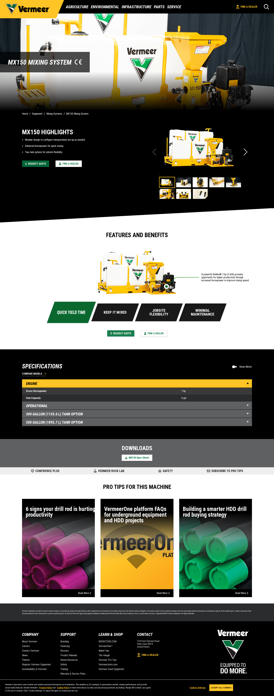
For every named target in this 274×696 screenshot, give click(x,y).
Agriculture (77, 6)
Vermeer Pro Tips (108, 659)
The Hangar (104, 655)
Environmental (105, 6)
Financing (65, 646)
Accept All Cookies (221, 687)
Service (174, 7)
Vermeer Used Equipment (111, 669)
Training (64, 669)
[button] (246, 152)
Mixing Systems (54, 113)
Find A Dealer (249, 6)
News (25, 655)
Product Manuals (68, 655)
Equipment (37, 113)
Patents (26, 659)
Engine (31, 383)
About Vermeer (29, 641)
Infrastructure (136, 6)
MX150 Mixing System (77, 113)
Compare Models (32, 374)
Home (25, 113)
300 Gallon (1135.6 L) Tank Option (54, 414)
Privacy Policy (45, 687)
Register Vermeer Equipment (36, 664)
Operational (37, 406)
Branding (64, 641)
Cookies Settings (198, 687)
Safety (63, 664)
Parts (159, 7)
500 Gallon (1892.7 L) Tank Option (54, 422)
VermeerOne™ (106, 646)
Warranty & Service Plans (72, 673)
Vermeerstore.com (108, 664)
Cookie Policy (63, 687)
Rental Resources (69, 659)
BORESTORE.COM (107, 641)
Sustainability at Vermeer (34, 669)
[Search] (266, 6)
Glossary (64, 650)
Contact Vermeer (30, 650)
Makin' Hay (104, 650)
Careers (26, 646)
